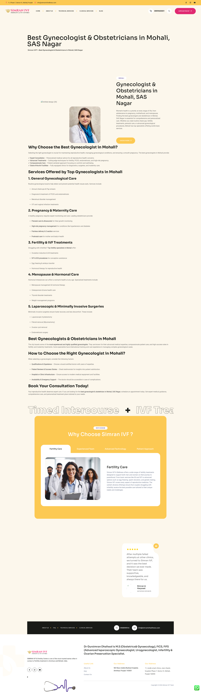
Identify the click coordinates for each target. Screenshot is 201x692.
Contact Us (88, 674)
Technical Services (66, 11)
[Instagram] (190, 3)
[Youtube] (195, 3)
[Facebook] (186, 3)
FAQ (85, 671)
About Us (49, 11)
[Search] (169, 11)
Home (38, 11)
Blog (101, 11)
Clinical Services (86, 11)
